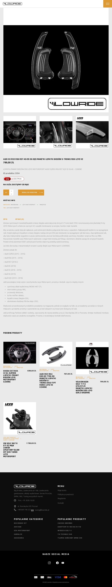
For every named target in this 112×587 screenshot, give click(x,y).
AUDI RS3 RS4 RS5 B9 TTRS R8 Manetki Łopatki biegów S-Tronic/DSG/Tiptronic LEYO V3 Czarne (47, 381)
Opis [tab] (5, 219)
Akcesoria (14, 205)
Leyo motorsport (13, 208)
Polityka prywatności (66, 494)
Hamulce (18, 534)
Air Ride (18, 527)
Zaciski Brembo (65, 523)
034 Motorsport (22, 530)
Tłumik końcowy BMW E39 (70, 538)
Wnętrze (43, 205)
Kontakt (61, 503)
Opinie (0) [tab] (19, 219)
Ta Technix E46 (65, 534)
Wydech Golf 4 (65, 530)
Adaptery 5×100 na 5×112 (69, 527)
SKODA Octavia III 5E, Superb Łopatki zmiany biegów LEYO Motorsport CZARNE (11, 376)
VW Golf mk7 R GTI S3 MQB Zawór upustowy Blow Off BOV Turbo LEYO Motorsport (11, 450)
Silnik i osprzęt (9, 440)
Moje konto (62, 490)
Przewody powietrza (10, 439)
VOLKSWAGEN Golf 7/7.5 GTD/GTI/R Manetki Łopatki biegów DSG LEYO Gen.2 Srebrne (84, 387)
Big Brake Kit (20, 523)
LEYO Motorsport (29, 205)
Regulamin (62, 498)
